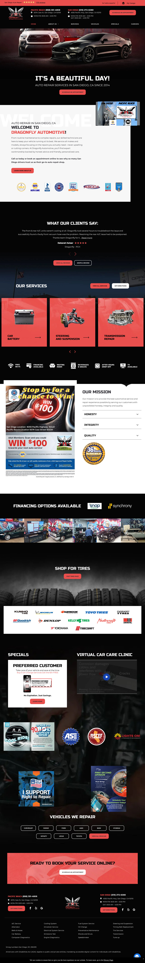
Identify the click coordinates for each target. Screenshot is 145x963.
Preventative (83, 930)
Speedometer (83, 937)
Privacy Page (108, 960)
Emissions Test (50, 934)
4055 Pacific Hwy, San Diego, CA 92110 (86, 13)
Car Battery (16, 934)
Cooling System (50, 924)
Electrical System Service (54, 930)
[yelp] (36, 908)
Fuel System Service (86, 924)
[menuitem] (33, 24)
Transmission (118, 934)
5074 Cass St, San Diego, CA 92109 (47, 13)
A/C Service (16, 924)
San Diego (73, 10)
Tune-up (116, 937)
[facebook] (30, 908)
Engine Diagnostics (51, 937)
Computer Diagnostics (21, 937)
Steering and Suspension (123, 924)
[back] (69, 352)
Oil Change (82, 927)
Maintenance (94, 930)
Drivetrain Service (51, 927)
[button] (75, 253)
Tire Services (118, 930)
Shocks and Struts (85, 934)
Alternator (16, 927)
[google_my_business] (42, 908)
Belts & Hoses (17, 930)
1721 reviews (40, 2)
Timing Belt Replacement (123, 927)
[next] (75, 352)
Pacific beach (38, 10)
